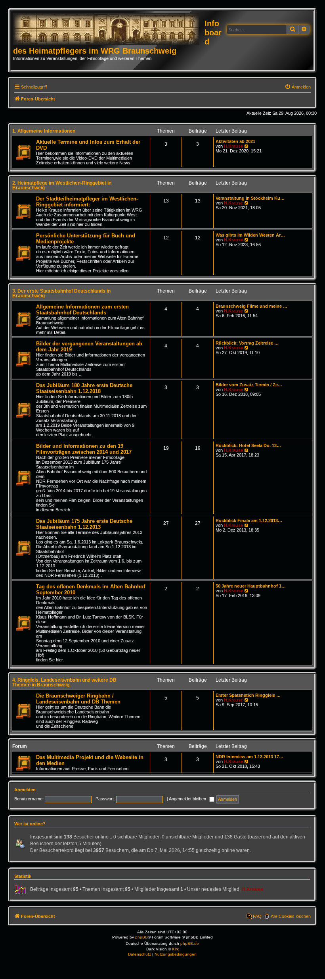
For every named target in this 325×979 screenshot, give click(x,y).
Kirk (175, 949)
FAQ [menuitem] (257, 916)
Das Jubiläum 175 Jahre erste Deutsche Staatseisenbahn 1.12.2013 (84, 524)
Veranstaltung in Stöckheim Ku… (250, 198)
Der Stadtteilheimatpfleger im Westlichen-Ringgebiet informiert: (87, 202)
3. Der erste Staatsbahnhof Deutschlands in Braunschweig (61, 293)
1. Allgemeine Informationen (43, 131)
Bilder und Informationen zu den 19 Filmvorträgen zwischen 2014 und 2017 (84, 449)
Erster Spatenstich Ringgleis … (248, 695)
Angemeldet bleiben (188, 798)
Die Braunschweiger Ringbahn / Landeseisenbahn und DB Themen (78, 699)
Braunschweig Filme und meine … (251, 306)
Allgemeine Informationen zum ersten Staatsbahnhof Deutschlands (82, 310)
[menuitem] (298, 87)
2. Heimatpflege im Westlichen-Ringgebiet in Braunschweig (61, 185)
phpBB (141, 937)
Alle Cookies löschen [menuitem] (291, 916)
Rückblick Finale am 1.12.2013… (249, 520)
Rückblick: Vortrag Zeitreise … (247, 343)
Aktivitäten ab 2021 (235, 141)
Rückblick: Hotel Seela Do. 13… (248, 445)
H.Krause (233, 146)
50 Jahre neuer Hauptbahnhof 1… (251, 586)
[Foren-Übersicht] (109, 29)
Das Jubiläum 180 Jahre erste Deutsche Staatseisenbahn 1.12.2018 (84, 388)
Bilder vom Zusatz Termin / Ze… (249, 384)
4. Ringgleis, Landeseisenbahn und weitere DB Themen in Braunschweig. (64, 682)
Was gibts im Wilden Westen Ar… (250, 235)
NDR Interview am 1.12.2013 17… (249, 756)
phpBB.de (189, 943)
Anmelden (25, 789)
